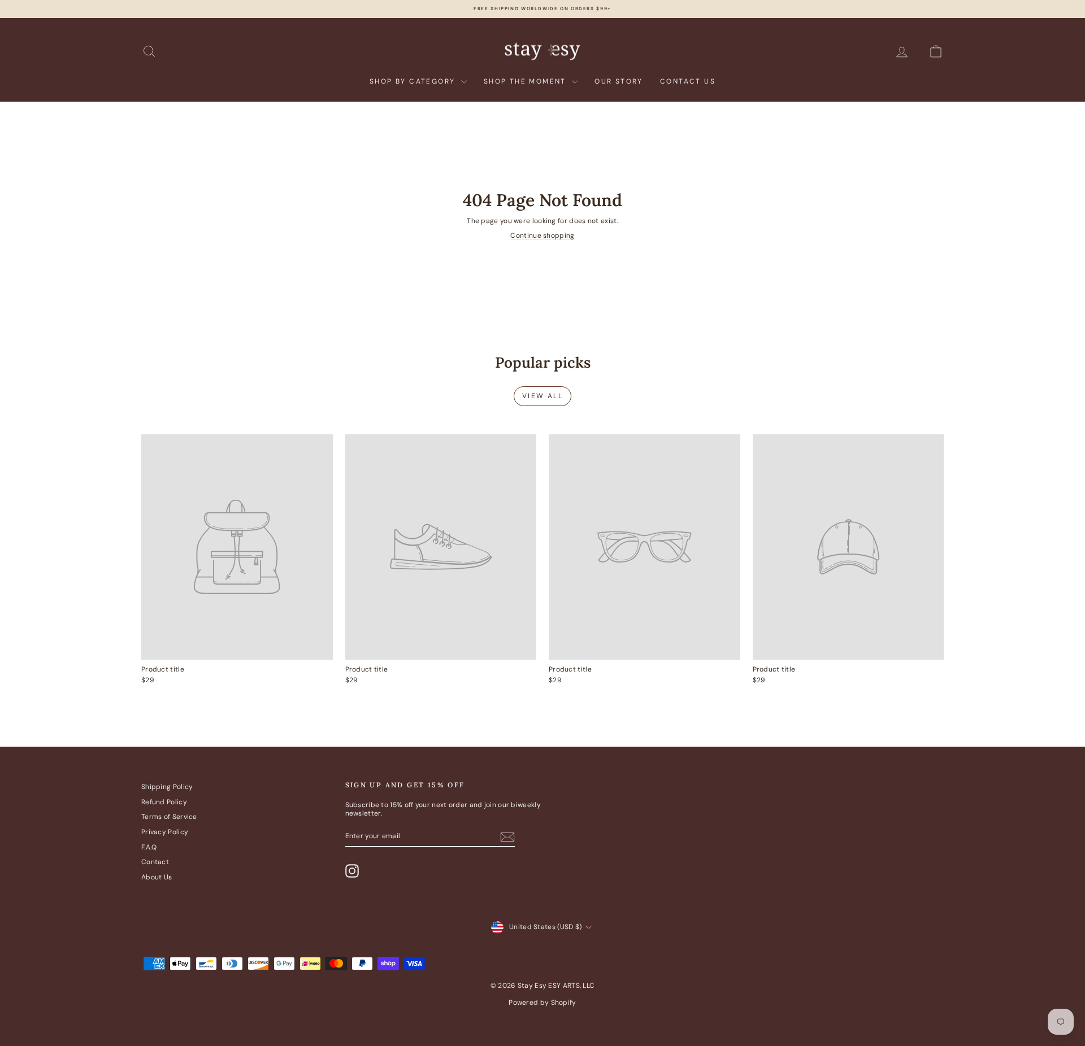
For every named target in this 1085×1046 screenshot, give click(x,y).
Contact (155, 861)
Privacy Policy (164, 831)
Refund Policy (164, 802)
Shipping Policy (167, 786)
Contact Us (687, 81)
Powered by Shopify (542, 1002)
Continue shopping (542, 235)
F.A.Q (149, 847)
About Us (156, 877)
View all (542, 395)
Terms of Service (169, 816)
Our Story (618, 81)
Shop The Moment (526, 81)
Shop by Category (414, 81)
